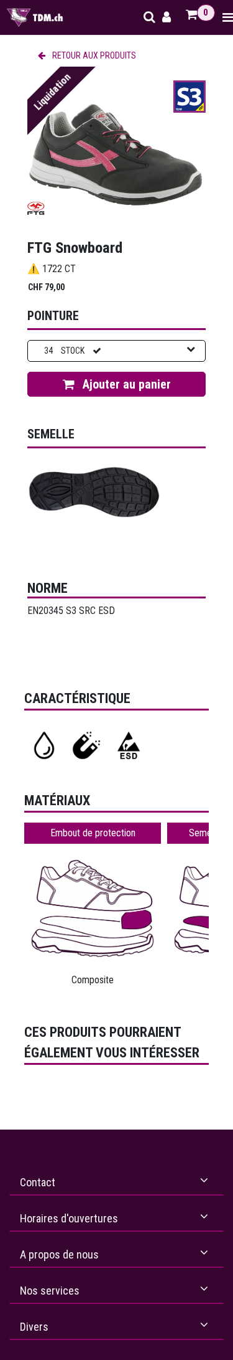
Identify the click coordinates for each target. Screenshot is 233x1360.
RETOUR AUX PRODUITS (93, 55)
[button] (116, 384)
